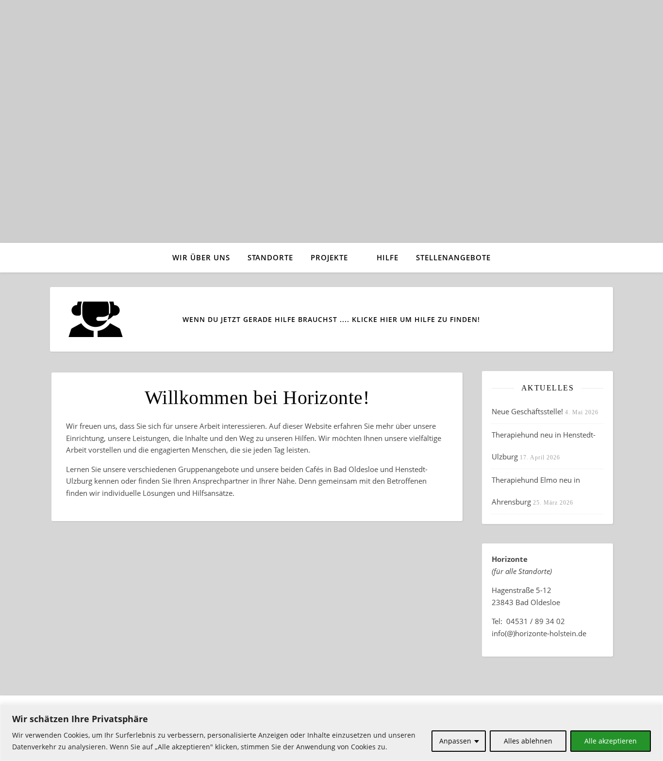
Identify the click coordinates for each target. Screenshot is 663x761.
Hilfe (387, 257)
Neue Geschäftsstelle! (527, 411)
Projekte (329, 257)
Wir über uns (201, 257)
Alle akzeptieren (610, 740)
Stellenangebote (453, 257)
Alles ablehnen (528, 740)
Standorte (270, 257)
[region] (331, 732)
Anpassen (455, 740)
